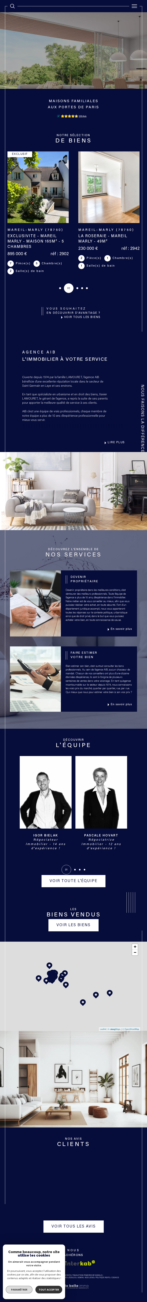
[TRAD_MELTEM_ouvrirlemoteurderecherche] (12, 6)
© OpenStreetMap (130, 1028)
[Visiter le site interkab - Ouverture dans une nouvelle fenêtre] (80, 1263)
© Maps (114, 1028)
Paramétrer (19, 1289)
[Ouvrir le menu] (134, 6)
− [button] (135, 952)
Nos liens (89, 1278)
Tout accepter (49, 1289)
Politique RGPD (103, 1278)
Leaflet (103, 1028)
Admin (80, 1278)
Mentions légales (67, 1278)
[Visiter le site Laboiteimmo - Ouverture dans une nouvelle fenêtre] (73, 1290)
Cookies (115, 1278)
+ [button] (135, 946)
